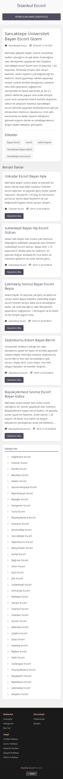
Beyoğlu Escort (19, 499)
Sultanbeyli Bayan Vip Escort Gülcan (26, 230)
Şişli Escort (17, 572)
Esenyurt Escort (20, 523)
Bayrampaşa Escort (22, 493)
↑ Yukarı (31, 774)
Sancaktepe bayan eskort (19, 149)
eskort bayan (44, 142)
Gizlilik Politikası (10, 739)
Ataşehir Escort (19, 694)
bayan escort (13, 142)
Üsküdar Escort (19, 615)
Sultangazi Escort (21, 663)
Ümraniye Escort (20, 590)
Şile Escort (17, 578)
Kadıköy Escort (19, 645)
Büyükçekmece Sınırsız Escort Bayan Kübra (28, 394)
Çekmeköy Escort (20, 688)
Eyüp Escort (18, 639)
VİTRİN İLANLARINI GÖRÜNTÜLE (31, 16)
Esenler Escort (19, 462)
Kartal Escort (18, 554)
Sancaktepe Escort (21, 536)
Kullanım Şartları (11, 748)
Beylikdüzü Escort (21, 682)
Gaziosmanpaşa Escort (24, 487)
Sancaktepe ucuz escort (19, 156)
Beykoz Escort (19, 651)
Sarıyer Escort (19, 602)
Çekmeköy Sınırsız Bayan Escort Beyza (29, 286)
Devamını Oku (14, 215)
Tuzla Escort (18, 511)
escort (29, 142)
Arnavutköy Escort (21, 529)
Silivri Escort (18, 566)
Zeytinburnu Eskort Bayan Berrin (30, 340)
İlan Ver (7, 728)
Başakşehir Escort (21, 675)
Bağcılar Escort (19, 560)
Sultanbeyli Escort (21, 584)
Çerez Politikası (10, 743)
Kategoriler (8, 723)
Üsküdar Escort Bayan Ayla (25, 176)
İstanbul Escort (31, 5)
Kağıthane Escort (21, 456)
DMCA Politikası (10, 757)
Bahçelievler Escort (22, 548)
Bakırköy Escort (19, 627)
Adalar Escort (18, 481)
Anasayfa (7, 719)
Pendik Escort (19, 468)
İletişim (37, 723)
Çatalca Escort (19, 633)
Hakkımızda (39, 719)
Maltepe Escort (19, 596)
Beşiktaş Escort (19, 475)
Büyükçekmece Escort (23, 517)
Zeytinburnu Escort (22, 542)
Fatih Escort (18, 657)
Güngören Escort (20, 505)
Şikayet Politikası (11, 752)
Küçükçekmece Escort (23, 669)
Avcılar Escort (19, 621)
